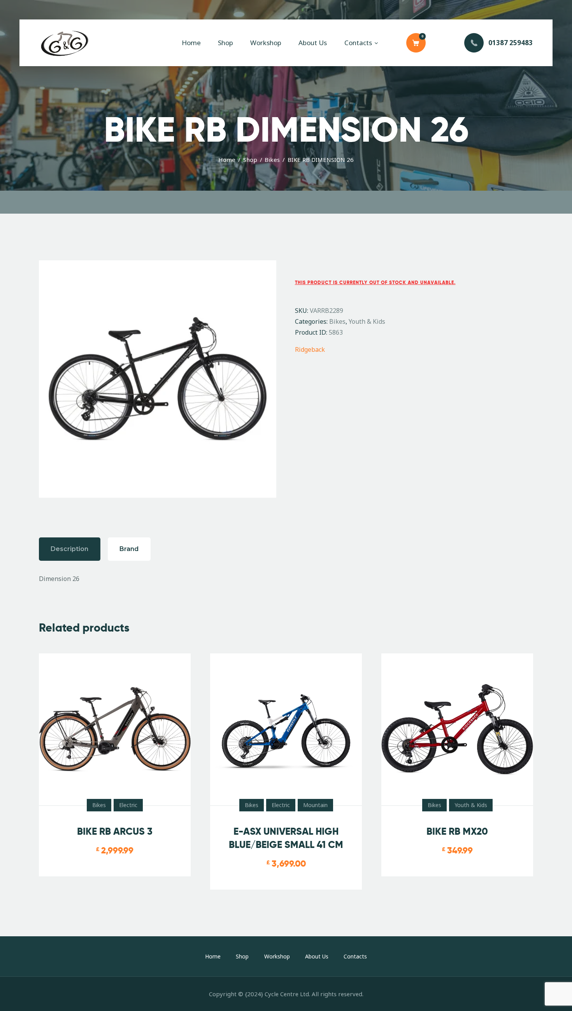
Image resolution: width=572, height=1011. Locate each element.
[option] (157, 379)
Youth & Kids (367, 321)
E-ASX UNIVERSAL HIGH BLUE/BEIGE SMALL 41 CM (286, 838)
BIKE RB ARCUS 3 (115, 831)
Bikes (272, 159)
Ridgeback (310, 349)
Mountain (315, 805)
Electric (128, 805)
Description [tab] (69, 549)
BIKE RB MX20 (457, 831)
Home (226, 159)
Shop (250, 159)
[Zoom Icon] (157, 379)
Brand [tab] (129, 549)
